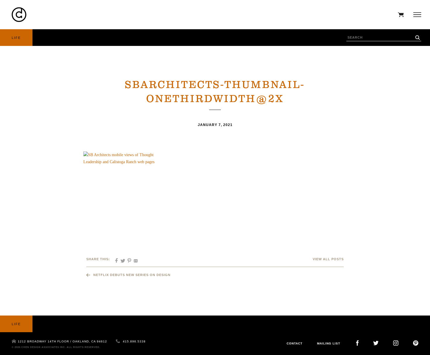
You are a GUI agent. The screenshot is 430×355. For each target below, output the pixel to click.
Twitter (376, 343)
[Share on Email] (133, 259)
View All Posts (328, 259)
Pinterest (415, 343)
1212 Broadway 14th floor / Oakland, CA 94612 (62, 341)
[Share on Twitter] (121, 259)
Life (16, 37)
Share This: (98, 259)
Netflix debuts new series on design (132, 275)
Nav (415, 14)
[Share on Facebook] (114, 259)
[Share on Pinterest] (127, 259)
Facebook (357, 343)
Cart (399, 14)
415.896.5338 (134, 341)
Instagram (395, 343)
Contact (294, 343)
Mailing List (328, 343)
